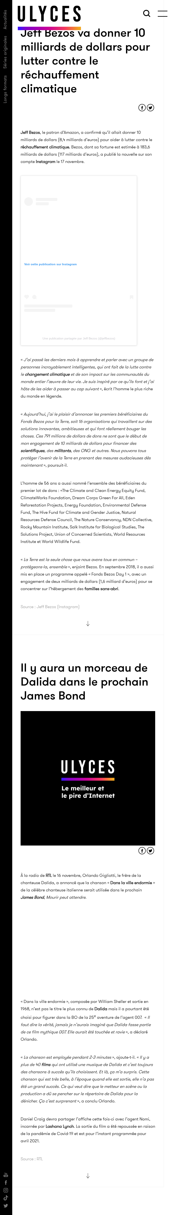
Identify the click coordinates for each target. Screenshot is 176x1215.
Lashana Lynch (60, 1126)
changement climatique (47, 374)
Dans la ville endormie (131, 883)
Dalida (100, 1009)
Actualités (5, 19)
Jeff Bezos (30, 132)
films (45, 1064)
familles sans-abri (101, 589)
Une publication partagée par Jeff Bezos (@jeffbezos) (78, 338)
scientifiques (32, 451)
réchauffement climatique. (45, 147)
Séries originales (5, 52)
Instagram (45, 161)
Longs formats (5, 89)
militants (62, 451)
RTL (49, 875)
